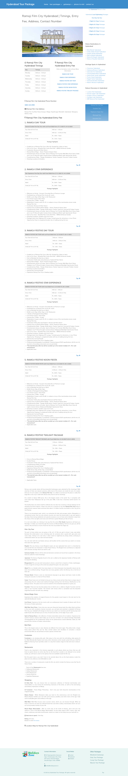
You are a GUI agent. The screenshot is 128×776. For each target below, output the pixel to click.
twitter (71, 755)
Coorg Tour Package (97, 760)
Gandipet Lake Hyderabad (94, 97)
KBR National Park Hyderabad (95, 99)
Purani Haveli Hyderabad (94, 77)
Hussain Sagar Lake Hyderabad (96, 93)
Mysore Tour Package (97, 763)
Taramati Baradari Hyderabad (95, 80)
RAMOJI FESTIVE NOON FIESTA (68, 87)
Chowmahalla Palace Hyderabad (96, 73)
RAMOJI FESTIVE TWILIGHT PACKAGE (67, 90)
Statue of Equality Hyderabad (95, 59)
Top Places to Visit (96, 9)
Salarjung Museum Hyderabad (96, 70)
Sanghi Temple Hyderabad (94, 53)
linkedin (72, 758)
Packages (97, 21)
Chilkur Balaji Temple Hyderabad (96, 52)
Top (77, 165)
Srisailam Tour (97, 108)
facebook (72, 757)
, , (52, 760)
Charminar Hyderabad (93, 68)
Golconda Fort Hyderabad (94, 72)
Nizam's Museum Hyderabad (95, 82)
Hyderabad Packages (97, 14)
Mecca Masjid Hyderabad (94, 55)
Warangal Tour (97, 115)
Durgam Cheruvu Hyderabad (95, 95)
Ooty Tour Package (96, 757)
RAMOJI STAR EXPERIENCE (67, 77)
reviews (36, 720)
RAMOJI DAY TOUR (67, 74)
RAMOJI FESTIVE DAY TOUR (68, 81)
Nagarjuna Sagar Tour (97, 112)
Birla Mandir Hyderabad (94, 50)
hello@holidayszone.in (52, 766)
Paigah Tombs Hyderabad (94, 79)
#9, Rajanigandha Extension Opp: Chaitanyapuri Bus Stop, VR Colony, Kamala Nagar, (52, 756)
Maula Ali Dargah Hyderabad (95, 57)
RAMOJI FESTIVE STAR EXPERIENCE (67, 84)
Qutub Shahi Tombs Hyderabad (96, 75)
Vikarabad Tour (97, 118)
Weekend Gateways (97, 755)
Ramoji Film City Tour (97, 105)
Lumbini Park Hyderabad (94, 92)
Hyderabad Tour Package (20, 4)
